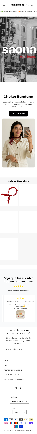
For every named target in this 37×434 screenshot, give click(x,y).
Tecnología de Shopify (25, 430)
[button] (4, 4)
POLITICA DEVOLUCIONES (13, 370)
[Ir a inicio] (18, 49)
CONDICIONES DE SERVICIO (14, 379)
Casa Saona (14, 430)
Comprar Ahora (18, 113)
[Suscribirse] (30, 349)
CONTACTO (8, 365)
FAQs (6, 361)
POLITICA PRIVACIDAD (12, 375)
